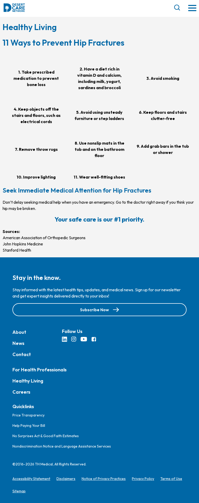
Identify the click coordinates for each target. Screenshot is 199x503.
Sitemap (19, 491)
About (19, 332)
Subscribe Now (94, 309)
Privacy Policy (143, 478)
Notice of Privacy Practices (104, 478)
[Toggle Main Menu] (192, 8)
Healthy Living (27, 381)
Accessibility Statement (31, 478)
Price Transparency (28, 415)
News (18, 343)
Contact (21, 354)
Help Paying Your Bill (28, 425)
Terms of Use (171, 478)
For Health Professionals (39, 370)
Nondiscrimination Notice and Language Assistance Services (61, 446)
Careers (21, 392)
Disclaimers (65, 478)
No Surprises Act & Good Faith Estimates (45, 436)
